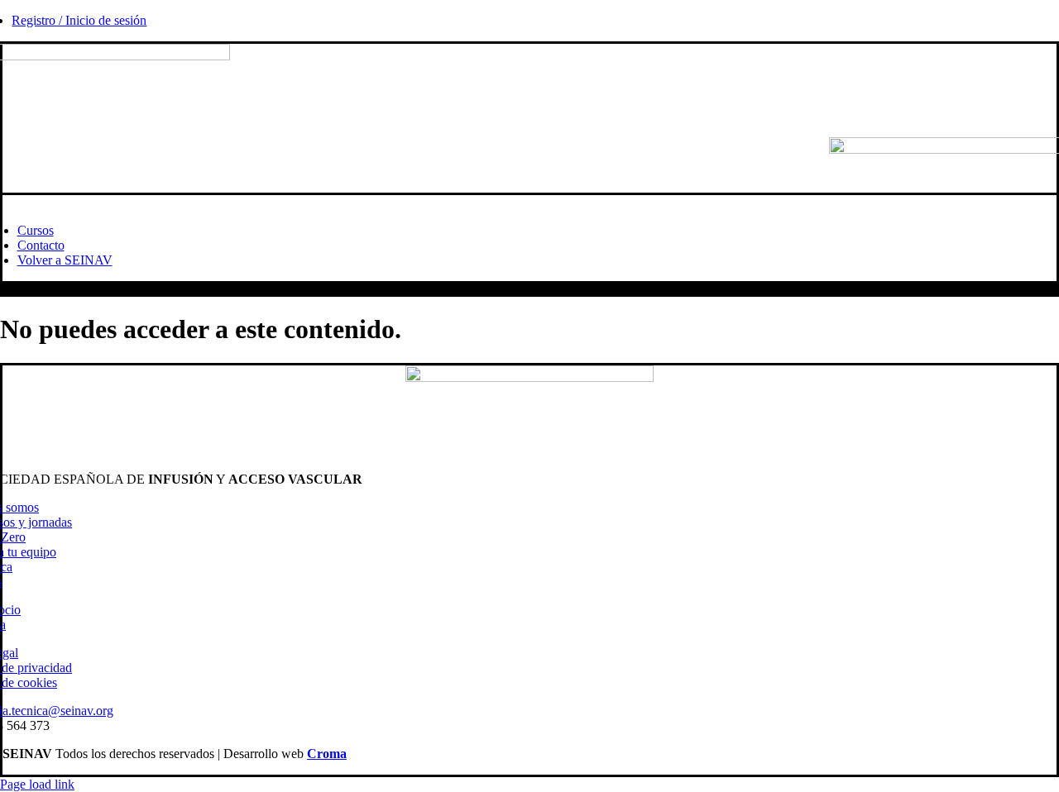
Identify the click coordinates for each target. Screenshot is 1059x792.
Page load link (37, 784)
